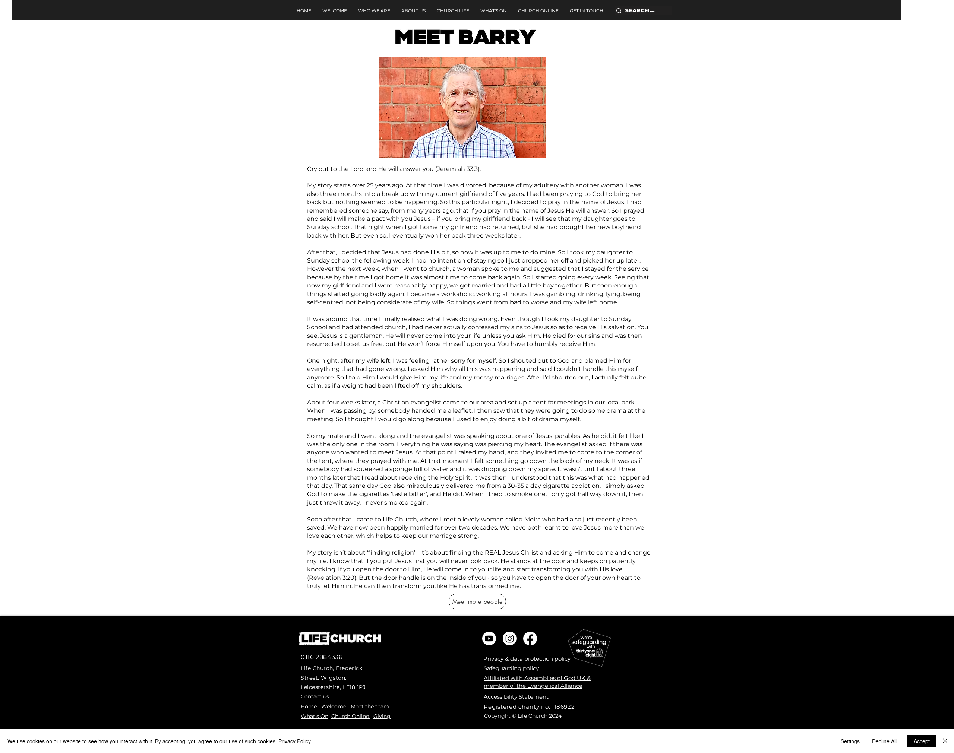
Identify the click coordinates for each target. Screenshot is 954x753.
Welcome (333, 706)
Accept (922, 741)
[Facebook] (530, 638)
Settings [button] (850, 741)
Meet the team (370, 706)
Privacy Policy (294, 741)
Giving (382, 716)
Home (309, 706)
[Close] (945, 741)
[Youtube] (489, 638)
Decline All (884, 741)
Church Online (350, 716)
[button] (413, 11)
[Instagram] (510, 638)
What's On (314, 716)
